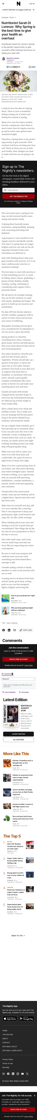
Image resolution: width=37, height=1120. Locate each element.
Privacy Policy (7, 1059)
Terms (24, 201)
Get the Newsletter (18, 196)
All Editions (18, 740)
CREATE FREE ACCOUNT (18, 659)
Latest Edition (18, 734)
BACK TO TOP (17, 936)
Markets (10, 851)
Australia (16, 782)
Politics (10, 866)
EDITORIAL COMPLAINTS (12, 1051)
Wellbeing (14, 601)
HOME (4, 1031)
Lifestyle (5, 17)
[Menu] (3, 3)
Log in (32, 4)
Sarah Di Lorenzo (13, 58)
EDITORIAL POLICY (9, 1047)
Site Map (5, 1067)
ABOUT (5, 1039)
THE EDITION (7, 1035)
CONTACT (6, 1043)
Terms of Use (7, 1063)
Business (10, 880)
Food (12, 17)
